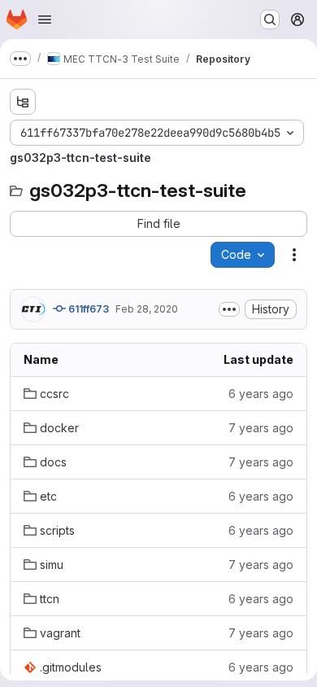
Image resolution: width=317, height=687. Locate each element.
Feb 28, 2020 (146, 309)
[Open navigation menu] (45, 20)
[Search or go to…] (270, 19)
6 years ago (260, 393)
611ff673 (87, 309)
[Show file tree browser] (23, 102)
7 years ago (260, 428)
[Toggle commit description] (229, 309)
